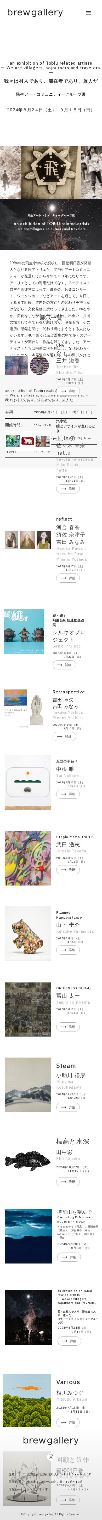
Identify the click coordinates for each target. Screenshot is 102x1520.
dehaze (88, 13)
